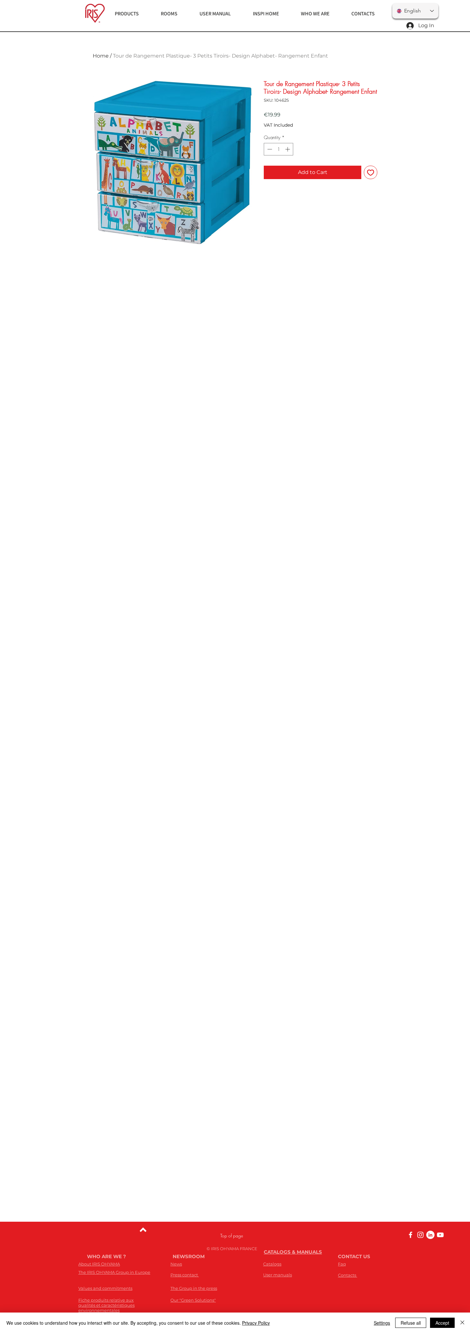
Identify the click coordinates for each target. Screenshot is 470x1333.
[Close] (462, 1323)
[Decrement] (269, 149)
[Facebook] (410, 1235)
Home (101, 56)
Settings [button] (382, 1323)
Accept (442, 1323)
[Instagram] (420, 1235)
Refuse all (411, 1323)
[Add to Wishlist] (370, 172)
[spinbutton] (278, 149)
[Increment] (288, 149)
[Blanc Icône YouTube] (440, 1235)
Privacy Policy (256, 1323)
